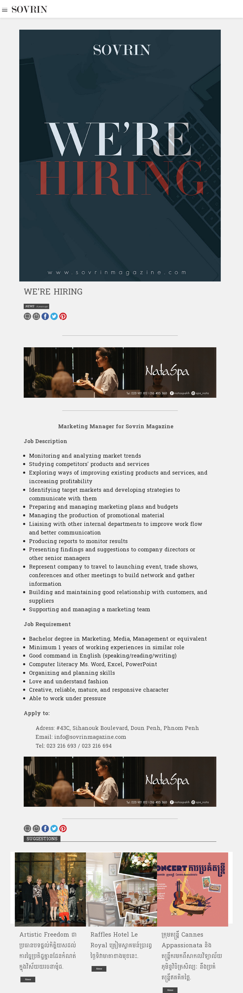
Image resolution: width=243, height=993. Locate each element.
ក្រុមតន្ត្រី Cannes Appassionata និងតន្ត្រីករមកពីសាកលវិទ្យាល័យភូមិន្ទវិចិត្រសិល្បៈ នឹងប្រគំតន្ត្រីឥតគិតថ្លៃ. (192, 956)
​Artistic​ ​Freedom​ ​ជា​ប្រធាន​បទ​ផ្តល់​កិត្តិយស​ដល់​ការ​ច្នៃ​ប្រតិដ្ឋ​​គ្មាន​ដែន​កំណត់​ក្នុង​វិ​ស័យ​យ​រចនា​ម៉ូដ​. (48, 951)
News (28, 979)
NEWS (29, 306)
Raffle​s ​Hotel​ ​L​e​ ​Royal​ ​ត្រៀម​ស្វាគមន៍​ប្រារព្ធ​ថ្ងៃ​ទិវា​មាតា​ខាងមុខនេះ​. (121, 946)
